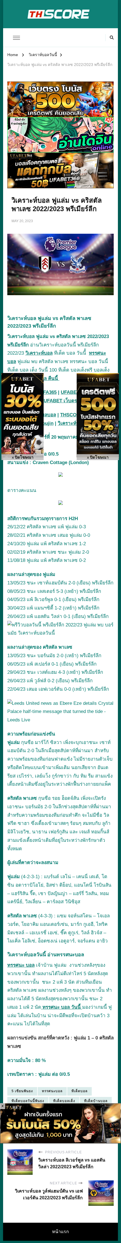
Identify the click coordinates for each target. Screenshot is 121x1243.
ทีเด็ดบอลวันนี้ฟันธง (28, 1101)
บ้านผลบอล (44, 415)
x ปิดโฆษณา (22, 457)
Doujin (46, 423)
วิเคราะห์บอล (39, 353)
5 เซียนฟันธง (22, 1091)
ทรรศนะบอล (52, 1091)
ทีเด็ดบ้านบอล (95, 1101)
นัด (71, 982)
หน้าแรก (60, 1231)
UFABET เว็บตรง (61, 400)
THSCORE (71, 415)
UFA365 (48, 392)
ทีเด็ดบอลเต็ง (64, 1101)
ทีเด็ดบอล (79, 1091)
